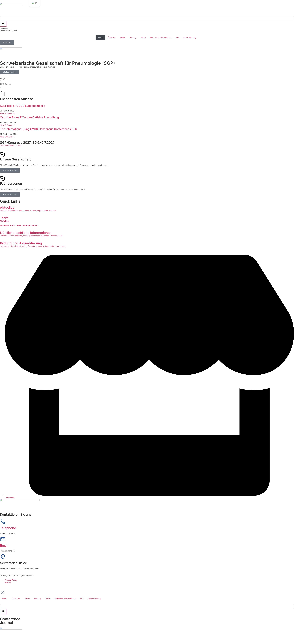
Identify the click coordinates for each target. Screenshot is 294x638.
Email (4, 545)
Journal (6, 622)
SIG (177, 37)
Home (100, 37)
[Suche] (3, 24)
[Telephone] (3, 522)
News (122, 37)
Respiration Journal (8, 31)
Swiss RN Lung (189, 37)
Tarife (143, 37)
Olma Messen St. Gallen (10, 145)
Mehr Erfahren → (7, 113)
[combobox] (147, 18)
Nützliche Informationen (160, 37)
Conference (10, 619)
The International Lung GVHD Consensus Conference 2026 (38, 129)
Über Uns (112, 37)
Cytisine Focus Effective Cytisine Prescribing (29, 117)
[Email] (3, 539)
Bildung (133, 37)
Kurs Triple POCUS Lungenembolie (22, 105)
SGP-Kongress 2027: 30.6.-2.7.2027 (27, 142)
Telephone (8, 528)
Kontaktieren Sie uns (15, 514)
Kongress (4, 28)
